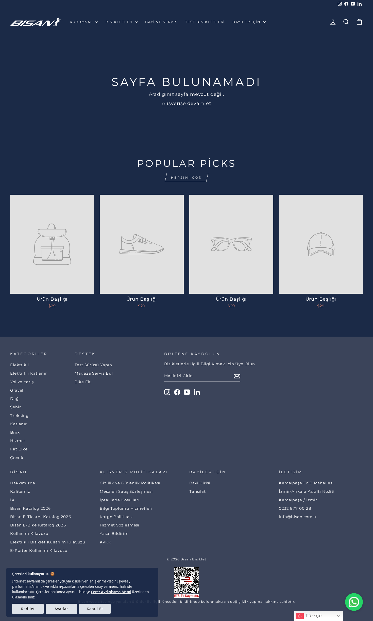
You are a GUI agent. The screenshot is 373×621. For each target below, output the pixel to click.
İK (12, 500)
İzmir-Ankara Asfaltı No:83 (306, 491)
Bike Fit (83, 381)
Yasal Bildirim (114, 533)
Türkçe (313, 615)
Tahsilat (197, 491)
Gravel (16, 390)
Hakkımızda (22, 483)
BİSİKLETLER (120, 22)
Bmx (15, 432)
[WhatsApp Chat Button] (354, 602)
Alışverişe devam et (186, 103)
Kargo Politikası (116, 516)
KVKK (105, 542)
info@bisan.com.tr (298, 516)
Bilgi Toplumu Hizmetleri (126, 508)
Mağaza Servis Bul (94, 373)
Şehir (15, 407)
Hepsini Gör (186, 177)
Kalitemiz (20, 491)
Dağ (14, 398)
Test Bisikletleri (205, 22)
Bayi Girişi (199, 483)
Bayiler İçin (247, 22)
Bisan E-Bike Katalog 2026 (38, 525)
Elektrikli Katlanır (28, 373)
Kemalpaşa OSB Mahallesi (306, 483)
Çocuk (16, 457)
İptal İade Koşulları (120, 500)
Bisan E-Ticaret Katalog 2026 (40, 516)
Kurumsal (82, 22)
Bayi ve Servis (161, 22)
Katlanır (18, 424)
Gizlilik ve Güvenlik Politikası (130, 483)
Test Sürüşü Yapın (93, 364)
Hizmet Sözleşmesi (119, 525)
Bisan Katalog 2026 (30, 508)
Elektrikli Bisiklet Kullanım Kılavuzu (47, 542)
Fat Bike (19, 449)
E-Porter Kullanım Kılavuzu (38, 550)
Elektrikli (19, 364)
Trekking (19, 415)
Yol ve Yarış (22, 381)
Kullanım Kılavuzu (29, 533)
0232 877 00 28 (295, 508)
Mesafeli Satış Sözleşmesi (126, 491)
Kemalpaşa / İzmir (298, 500)
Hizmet (17, 440)
